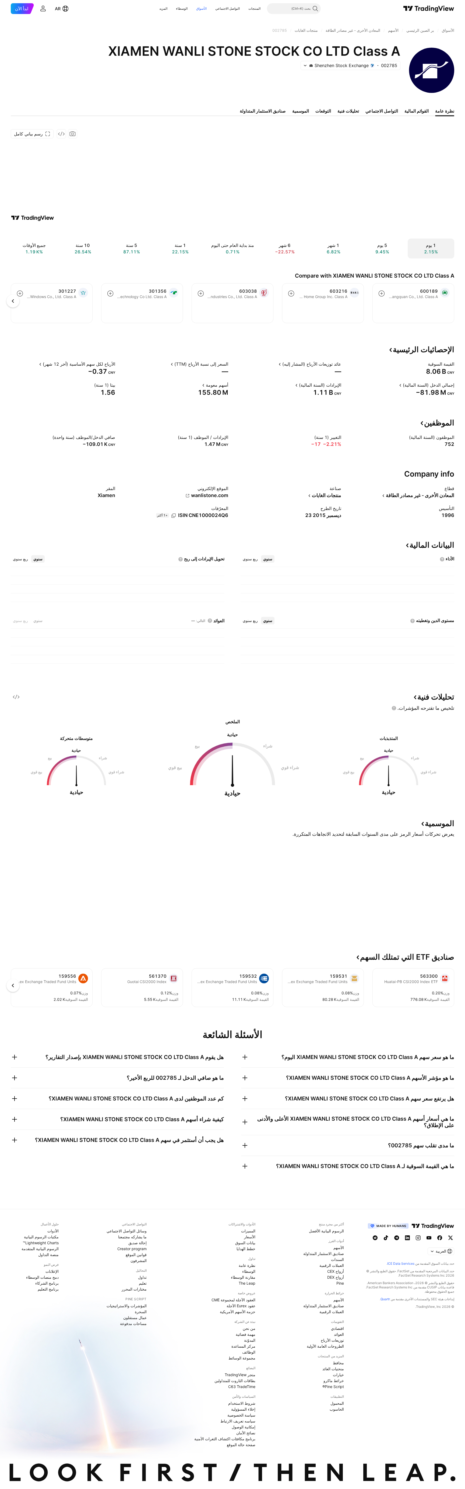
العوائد (339, 1334)
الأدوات (53, 1231)
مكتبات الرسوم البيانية (41, 1237)
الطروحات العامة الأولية (325, 1346)
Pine (340, 1283)
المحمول (337, 1403)
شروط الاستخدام (241, 1403)
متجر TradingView (240, 1374)
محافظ (338, 1363)
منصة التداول (48, 1254)
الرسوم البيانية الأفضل (326, 1231)
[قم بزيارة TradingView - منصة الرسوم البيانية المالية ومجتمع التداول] (32, 218)
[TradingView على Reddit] (375, 1238)
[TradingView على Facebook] (439, 1238)
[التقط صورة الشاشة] (72, 133)
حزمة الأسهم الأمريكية (237, 1311)
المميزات (248, 1231)
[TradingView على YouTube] (429, 1238)
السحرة (141, 1311)
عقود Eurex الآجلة (241, 1305)
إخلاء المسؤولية (243, 1409)
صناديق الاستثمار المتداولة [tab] (263, 111)
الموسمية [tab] (300, 111)
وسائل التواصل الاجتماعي (127, 1231)
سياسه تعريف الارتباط (237, 1421)
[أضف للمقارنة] (381, 293)
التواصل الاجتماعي (227, 8)
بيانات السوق (245, 1242)
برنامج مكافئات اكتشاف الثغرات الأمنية (224, 1438)
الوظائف (248, 1352)
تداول (142, 1277)
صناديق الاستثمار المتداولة (323, 1253)
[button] (244, 8)
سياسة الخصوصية (241, 1415)
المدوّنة (249, 1340)
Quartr (385, 1299)
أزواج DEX (335, 1277)
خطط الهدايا (246, 1248)
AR (58, 8)
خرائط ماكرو (333, 1380)
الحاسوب (337, 1409)
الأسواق (201, 8)
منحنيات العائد (333, 1368)
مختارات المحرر (134, 1289)
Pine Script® (333, 1386)
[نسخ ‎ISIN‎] (173, 515)
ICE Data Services (400, 1263)
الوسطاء (182, 8)
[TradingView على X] (450, 1238)
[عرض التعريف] (424, 364)
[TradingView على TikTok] (386, 1238)
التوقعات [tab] (323, 111)
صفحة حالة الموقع (241, 1444)
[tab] (267, 559)
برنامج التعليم (48, 1289)
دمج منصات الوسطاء (42, 1277)
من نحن (249, 1328)
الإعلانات (52, 1271)
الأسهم (338, 1247)
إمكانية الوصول (243, 1427)
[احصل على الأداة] (61, 133)
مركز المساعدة (243, 1346)
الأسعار (249, 1237)
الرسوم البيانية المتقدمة (40, 1248)
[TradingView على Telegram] (396, 1238)
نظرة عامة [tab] (444, 111)
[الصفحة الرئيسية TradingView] (428, 8)
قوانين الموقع (136, 1254)
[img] (311, 65)
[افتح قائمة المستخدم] (43, 8)
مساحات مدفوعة (133, 1323)
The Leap (247, 1283)
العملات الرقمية (331, 1265)
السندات (337, 1259)
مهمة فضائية (245, 1334)
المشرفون (139, 1260)
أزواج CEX (335, 1271)
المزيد (163, 8)
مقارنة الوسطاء (243, 1277)
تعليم (143, 1283)
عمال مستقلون (135, 1317)
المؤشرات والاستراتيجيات (127, 1305)
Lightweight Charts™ (41, 1242)
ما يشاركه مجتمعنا (132, 1237)
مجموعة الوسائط (241, 1358)
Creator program (132, 1248)
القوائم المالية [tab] (416, 111)
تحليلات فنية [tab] (348, 111)
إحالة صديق (137, 1242)
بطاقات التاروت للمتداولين (234, 1380)
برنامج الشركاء (47, 1283)
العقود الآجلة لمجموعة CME (233, 1300)
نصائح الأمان (245, 1433)
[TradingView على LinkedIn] (407, 1238)
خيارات (338, 1374)
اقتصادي (337, 1328)
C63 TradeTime (241, 1386)
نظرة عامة (247, 1265)
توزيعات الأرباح (332, 1340)
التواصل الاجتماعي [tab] (381, 111)
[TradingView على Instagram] (418, 1238)
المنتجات (254, 8)
